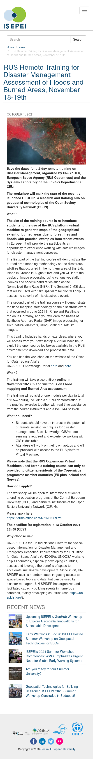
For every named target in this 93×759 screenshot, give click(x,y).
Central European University (57, 749)
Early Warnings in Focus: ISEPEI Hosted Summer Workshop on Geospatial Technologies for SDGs (54, 638)
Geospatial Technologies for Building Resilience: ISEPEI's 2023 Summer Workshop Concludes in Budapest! (52, 691)
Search (78, 39)
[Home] (15, 18)
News (22, 47)
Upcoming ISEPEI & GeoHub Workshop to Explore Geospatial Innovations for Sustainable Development (54, 621)
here (54, 366)
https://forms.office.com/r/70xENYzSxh (34, 518)
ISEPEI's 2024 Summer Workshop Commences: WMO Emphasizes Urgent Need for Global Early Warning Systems (54, 656)
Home (10, 47)
